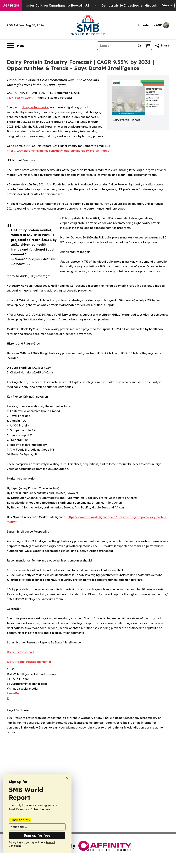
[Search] (139, 46)
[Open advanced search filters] (148, 46)
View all (167, 5)
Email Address (20, 820)
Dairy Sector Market (20, 652)
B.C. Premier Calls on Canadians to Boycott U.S (52, 5)
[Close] (67, 778)
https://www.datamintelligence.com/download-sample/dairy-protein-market (58, 150)
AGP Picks (11, 5)
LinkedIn (13, 693)
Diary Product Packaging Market (29, 661)
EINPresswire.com (20, 97)
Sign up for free (37, 835)
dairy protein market (35, 107)
